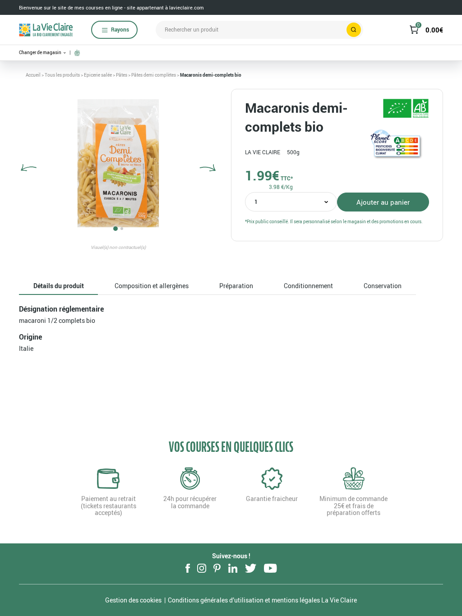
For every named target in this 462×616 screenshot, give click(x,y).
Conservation (383, 285)
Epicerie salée (98, 75)
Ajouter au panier (383, 202)
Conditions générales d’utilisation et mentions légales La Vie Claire (262, 600)
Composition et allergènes (152, 285)
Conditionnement (308, 285)
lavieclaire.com (186, 7)
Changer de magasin (40, 52)
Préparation (236, 285)
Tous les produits (62, 75)
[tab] (58, 286)
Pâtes (121, 75)
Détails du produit (58, 285)
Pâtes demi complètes (153, 75)
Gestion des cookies (133, 600)
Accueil (33, 75)
